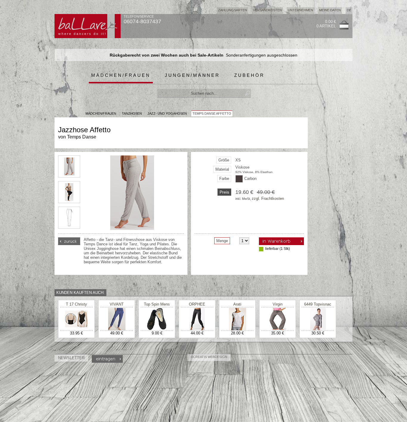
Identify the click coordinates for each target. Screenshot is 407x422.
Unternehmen (300, 10)
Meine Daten (330, 10)
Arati (237, 304)
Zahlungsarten (232, 10)
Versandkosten (267, 10)
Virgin (277, 304)
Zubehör (249, 75)
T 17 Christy (76, 304)
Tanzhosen (132, 113)
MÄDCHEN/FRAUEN (101, 113)
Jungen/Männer (192, 75)
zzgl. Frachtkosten (268, 198)
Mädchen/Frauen (120, 75)
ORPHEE (197, 304)
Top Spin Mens (157, 304)
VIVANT (117, 304)
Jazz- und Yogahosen (167, 113)
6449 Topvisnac (317, 304)
